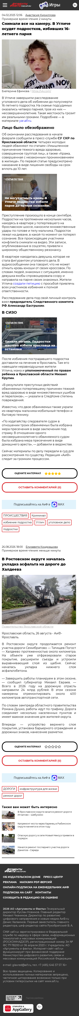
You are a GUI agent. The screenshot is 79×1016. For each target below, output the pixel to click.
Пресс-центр (53, 877)
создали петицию (26, 283)
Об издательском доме (21, 877)
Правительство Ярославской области (27, 626)
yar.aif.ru (25, 120)
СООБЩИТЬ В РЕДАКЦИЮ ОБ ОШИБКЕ (30, 897)
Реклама (10, 882)
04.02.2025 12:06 (12, 15)
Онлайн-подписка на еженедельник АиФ (36, 887)
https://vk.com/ (41, 91)
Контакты (43, 892)
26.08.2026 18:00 (12, 547)
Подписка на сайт (17, 892)
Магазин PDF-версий (36, 882)
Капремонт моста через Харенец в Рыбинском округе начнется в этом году (44, 825)
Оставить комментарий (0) (39, 487)
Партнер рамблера (34, 998)
